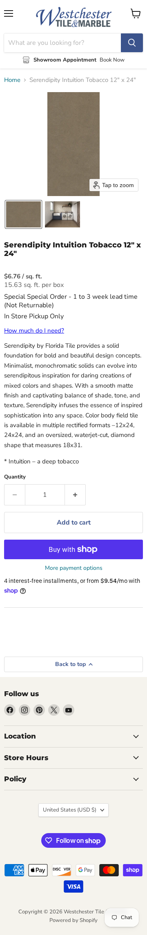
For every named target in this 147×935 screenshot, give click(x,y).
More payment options (73, 568)
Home (12, 80)
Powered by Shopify (73, 920)
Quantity (15, 477)
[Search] (132, 42)
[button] (23, 214)
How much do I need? (34, 330)
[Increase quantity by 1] (75, 494)
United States (69, 810)
